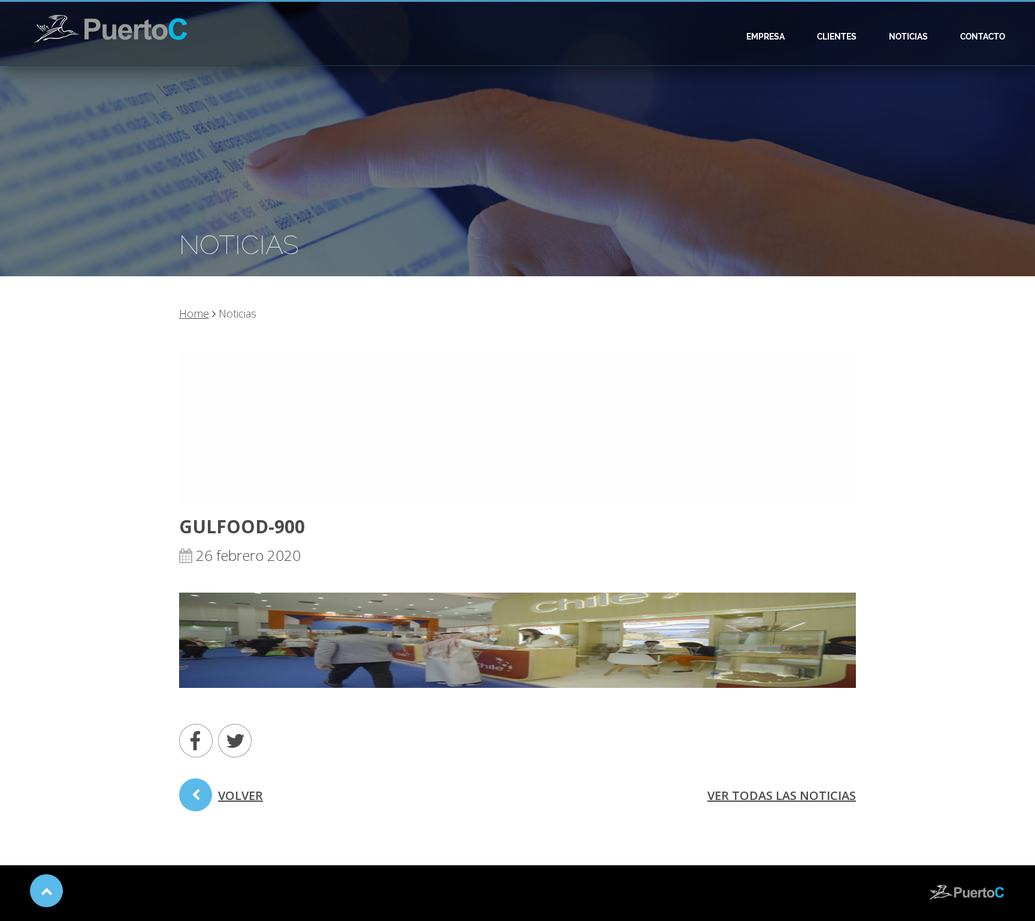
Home (194, 313)
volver (240, 795)
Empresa (765, 36)
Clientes (837, 36)
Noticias (908, 36)
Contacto (982, 36)
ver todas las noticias (781, 795)
